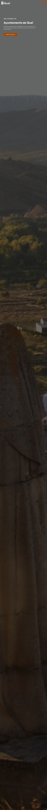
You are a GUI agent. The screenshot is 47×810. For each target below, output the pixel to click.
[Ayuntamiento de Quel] (5, 3)
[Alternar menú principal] (44, 3)
